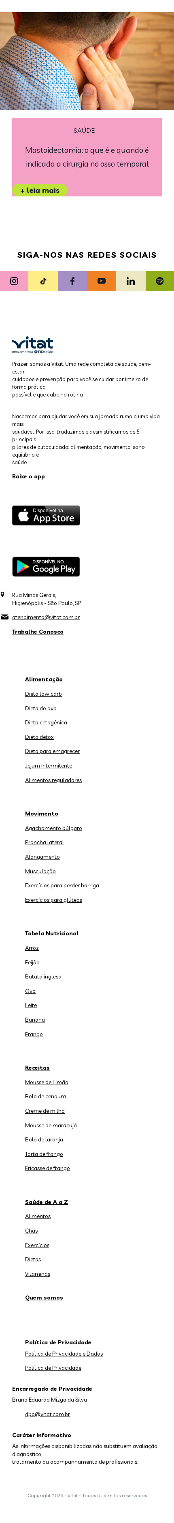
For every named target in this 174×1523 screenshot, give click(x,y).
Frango (34, 1034)
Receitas (37, 1067)
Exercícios (37, 1245)
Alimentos (38, 1216)
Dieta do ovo (41, 708)
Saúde (84, 130)
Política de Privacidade (53, 1367)
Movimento (41, 813)
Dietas (33, 1259)
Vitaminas (37, 1273)
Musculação (40, 871)
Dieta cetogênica (46, 722)
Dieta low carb (43, 693)
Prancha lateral (44, 842)
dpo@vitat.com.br (47, 1414)
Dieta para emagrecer (52, 751)
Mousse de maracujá (51, 1125)
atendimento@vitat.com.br (46, 617)
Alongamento (42, 856)
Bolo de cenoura (45, 1096)
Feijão (32, 962)
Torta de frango (44, 1154)
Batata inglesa (43, 976)
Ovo (30, 991)
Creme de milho (45, 1110)
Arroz (32, 947)
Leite (31, 1005)
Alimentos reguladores (53, 780)
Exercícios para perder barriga (62, 885)
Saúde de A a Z (46, 1202)
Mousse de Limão (46, 1082)
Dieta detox (39, 737)
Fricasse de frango (47, 1168)
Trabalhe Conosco (38, 631)
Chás (31, 1230)
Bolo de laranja (44, 1139)
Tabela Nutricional (52, 933)
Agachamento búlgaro (53, 828)
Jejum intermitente (48, 765)
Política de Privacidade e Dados (64, 1353)
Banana (35, 1019)
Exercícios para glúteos (53, 899)
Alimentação (44, 679)
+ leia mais (39, 190)
